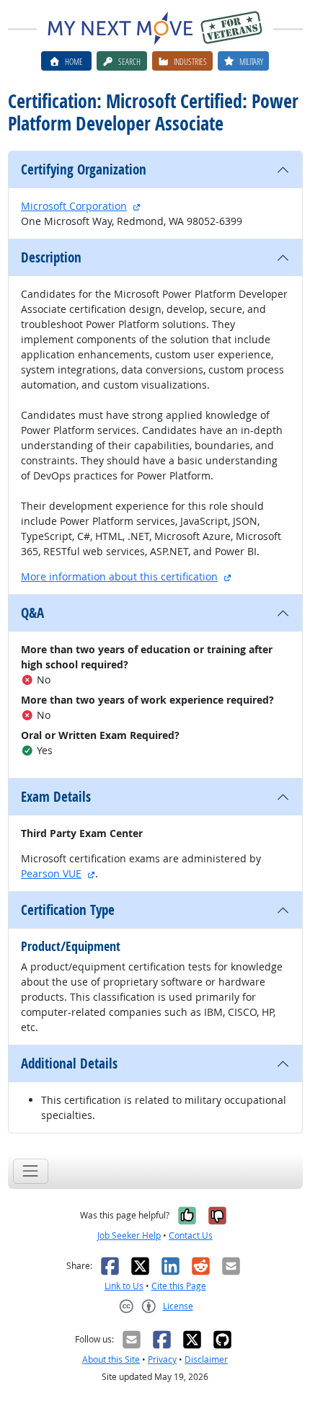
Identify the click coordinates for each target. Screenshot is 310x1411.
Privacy (162, 1359)
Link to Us (124, 1286)
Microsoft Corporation (74, 206)
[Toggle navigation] (30, 1171)
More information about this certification (119, 576)
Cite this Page (178, 1286)
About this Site (111, 1359)
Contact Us (191, 1235)
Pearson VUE (51, 873)
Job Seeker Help (129, 1235)
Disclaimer (206, 1359)
